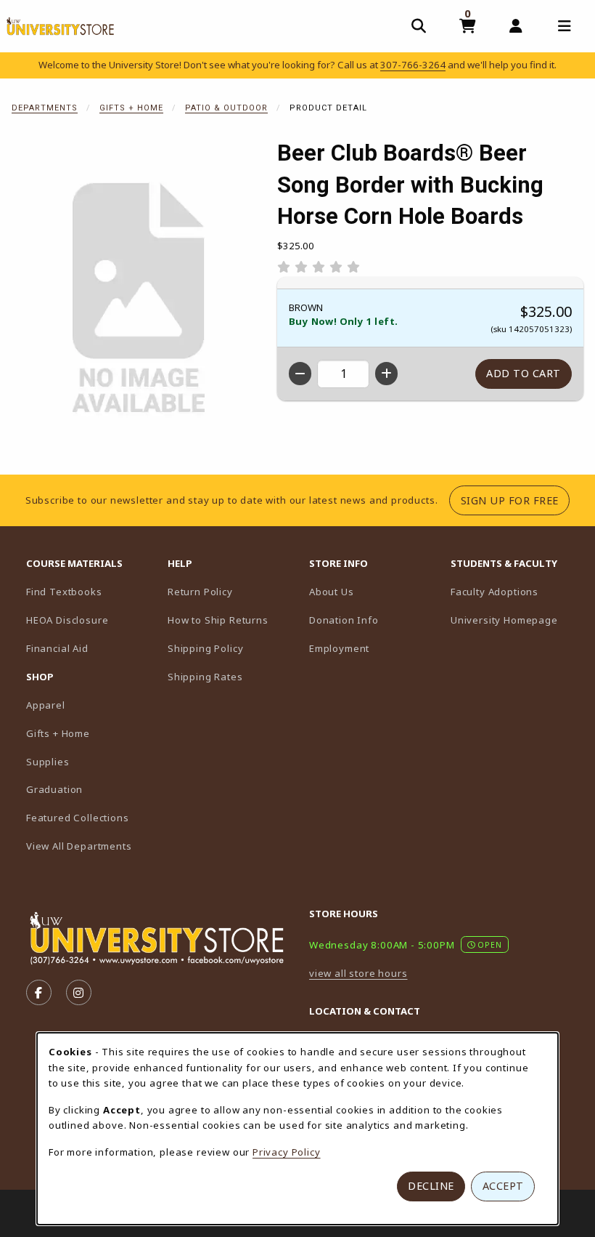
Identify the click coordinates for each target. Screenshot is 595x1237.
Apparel (45, 705)
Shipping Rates (205, 676)
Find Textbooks (64, 591)
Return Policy (200, 591)
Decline (431, 1186)
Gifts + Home (131, 108)
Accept (503, 1186)
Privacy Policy (287, 1152)
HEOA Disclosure (67, 619)
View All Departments (79, 846)
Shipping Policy (205, 648)
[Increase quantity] (386, 373)
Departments (45, 108)
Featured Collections (77, 817)
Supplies (48, 761)
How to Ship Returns (218, 619)
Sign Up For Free (515, 500)
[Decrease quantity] (300, 373)
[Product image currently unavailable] (139, 299)
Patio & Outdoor (226, 108)
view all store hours (358, 973)
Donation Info (344, 619)
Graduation (54, 789)
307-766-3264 (413, 64)
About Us (331, 591)
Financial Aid (57, 648)
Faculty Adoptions (515, 591)
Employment (339, 648)
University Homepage (515, 619)
